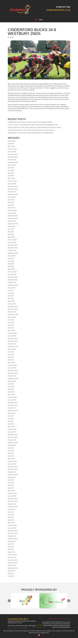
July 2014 (11, 512)
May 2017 (11, 421)
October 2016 (12, 440)
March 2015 (11, 490)
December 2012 (13, 560)
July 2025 (11, 167)
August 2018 (11, 381)
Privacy (62, 619)
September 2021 (13, 285)
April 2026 (11, 143)
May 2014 (11, 517)
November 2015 (13, 469)
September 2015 (13, 474)
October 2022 (12, 250)
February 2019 (12, 365)
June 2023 (11, 229)
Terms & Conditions (53, 619)
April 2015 (11, 488)
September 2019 (13, 346)
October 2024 (12, 191)
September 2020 (13, 314)
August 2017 (11, 413)
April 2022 (11, 266)
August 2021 (11, 288)
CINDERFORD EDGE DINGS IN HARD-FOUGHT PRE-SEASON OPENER (30, 122)
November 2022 (13, 248)
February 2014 (12, 525)
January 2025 (12, 183)
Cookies (68, 619)
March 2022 (11, 269)
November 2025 (13, 157)
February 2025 (12, 181)
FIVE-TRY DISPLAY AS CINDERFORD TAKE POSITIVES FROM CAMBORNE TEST (33, 125)
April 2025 (11, 175)
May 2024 (11, 202)
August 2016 (11, 445)
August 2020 (11, 317)
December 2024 (13, 186)
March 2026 (11, 146)
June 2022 (11, 261)
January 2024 (12, 213)
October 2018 (12, 376)
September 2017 (13, 410)
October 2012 (12, 565)
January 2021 (12, 304)
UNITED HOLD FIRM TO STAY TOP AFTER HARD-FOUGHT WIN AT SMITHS (31, 130)
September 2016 (13, 442)
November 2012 (13, 562)
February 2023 (12, 240)
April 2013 (11, 549)
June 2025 (11, 170)
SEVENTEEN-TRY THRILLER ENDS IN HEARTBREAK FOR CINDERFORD (30, 133)
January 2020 (12, 336)
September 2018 (13, 378)
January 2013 (12, 557)
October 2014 (12, 504)
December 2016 (13, 434)
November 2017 (13, 405)
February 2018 (12, 397)
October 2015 (12, 472)
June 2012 (11, 576)
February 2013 (12, 554)
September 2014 (13, 506)
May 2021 (11, 296)
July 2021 (11, 290)
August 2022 (11, 256)
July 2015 (11, 480)
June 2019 (11, 354)
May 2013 (11, 546)
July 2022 (11, 258)
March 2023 (11, 237)
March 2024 (11, 207)
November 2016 (13, 437)
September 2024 (13, 194)
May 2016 (11, 453)
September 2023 (13, 223)
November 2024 (13, 189)
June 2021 (11, 293)
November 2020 (13, 309)
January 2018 (12, 400)
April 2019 (11, 360)
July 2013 (11, 544)
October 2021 (12, 282)
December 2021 (13, 277)
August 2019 (11, 349)
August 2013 (11, 541)
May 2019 (11, 357)
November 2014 (13, 501)
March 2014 (11, 522)
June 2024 (11, 199)
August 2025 (11, 165)
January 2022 (12, 274)
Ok (39, 635)
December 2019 (13, 338)
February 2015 (12, 493)
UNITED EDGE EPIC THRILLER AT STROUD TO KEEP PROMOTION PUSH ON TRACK (34, 127)
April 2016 (11, 456)
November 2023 (13, 218)
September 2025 (13, 162)
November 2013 (13, 533)
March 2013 (11, 552)
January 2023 (12, 242)
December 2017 (13, 402)
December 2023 (13, 215)
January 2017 (12, 432)
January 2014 (12, 528)
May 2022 (11, 264)
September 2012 (13, 568)
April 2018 (11, 392)
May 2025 (11, 173)
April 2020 (11, 328)
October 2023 (12, 221)
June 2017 (11, 418)
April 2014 (11, 520)
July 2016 (11, 448)
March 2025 (11, 178)
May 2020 (11, 325)
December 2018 (13, 370)
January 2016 (12, 464)
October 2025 (12, 159)
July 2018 (11, 384)
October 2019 (12, 344)
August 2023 (11, 226)
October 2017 (12, 408)
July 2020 (11, 320)
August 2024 (11, 197)
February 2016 (12, 461)
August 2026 (11, 141)
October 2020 (12, 312)
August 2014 (11, 509)
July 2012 (11, 573)
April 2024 (11, 205)
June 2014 (11, 514)
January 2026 (12, 151)
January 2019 (12, 368)
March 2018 (11, 394)
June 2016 (11, 450)
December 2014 (13, 498)
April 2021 (11, 298)
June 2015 (11, 482)
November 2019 (13, 341)
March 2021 (11, 301)
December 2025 (13, 154)
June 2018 (11, 386)
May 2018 (11, 389)
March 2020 (11, 330)
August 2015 (11, 477)
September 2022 (13, 253)
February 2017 (12, 429)
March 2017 (11, 426)
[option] (25, 600)
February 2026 (12, 149)
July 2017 (11, 416)
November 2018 (13, 373)
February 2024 (12, 210)
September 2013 (13, 538)
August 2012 (11, 570)
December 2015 (13, 466)
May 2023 (11, 231)
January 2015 (12, 496)
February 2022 (12, 272)
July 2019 (11, 352)
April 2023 (11, 234)
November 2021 (13, 280)
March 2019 (11, 362)
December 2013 (13, 530)
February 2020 (12, 333)
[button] (9, 600)
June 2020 (11, 322)
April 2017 (11, 424)
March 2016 (11, 458)
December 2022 (13, 245)
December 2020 (13, 306)
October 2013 (12, 536)
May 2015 (11, 485)
